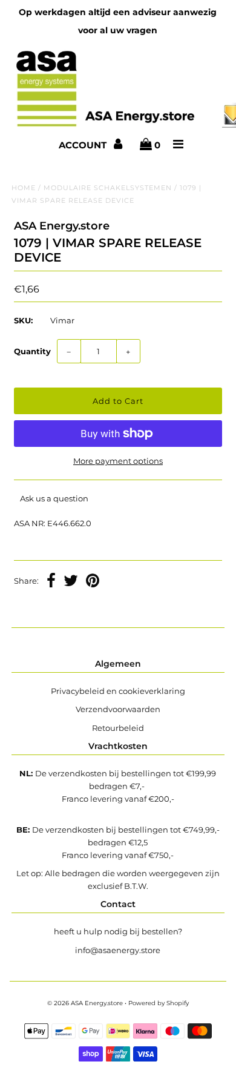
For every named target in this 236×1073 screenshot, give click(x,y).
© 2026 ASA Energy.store (85, 1003)
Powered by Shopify (158, 1003)
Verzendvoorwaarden (118, 709)
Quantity (32, 351)
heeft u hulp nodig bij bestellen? (118, 931)
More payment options (118, 461)
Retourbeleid (118, 728)
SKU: (23, 320)
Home (23, 187)
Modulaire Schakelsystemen (108, 187)
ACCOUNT (84, 145)
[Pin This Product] (92, 582)
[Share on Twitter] (71, 582)
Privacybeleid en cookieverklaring (118, 691)
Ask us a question (54, 498)
